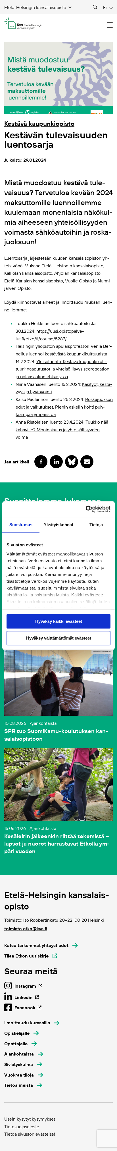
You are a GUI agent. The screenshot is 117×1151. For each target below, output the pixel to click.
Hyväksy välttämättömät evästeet (58, 638)
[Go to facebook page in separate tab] (40, 461)
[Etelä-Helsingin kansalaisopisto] (23, 23)
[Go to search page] (95, 7)
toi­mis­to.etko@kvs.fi (25, 928)
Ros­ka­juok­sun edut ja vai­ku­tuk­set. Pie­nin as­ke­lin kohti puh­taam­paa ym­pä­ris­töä (64, 406)
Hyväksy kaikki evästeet (58, 621)
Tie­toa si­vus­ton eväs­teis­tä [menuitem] (29, 1134)
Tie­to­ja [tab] (96, 524)
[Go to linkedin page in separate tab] (56, 461)
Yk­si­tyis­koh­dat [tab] (58, 524)
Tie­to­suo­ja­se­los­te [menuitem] (21, 1126)
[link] (62, 369)
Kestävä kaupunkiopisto (39, 123)
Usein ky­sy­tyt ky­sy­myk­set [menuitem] (29, 1119)
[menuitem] (31, 1023)
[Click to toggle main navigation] (110, 25)
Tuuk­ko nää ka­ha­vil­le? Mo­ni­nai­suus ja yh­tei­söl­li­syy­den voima (62, 429)
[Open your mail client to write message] (86, 461)
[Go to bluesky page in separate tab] (71, 461)
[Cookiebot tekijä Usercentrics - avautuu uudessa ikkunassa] (85, 509)
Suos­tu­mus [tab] (20, 524)
